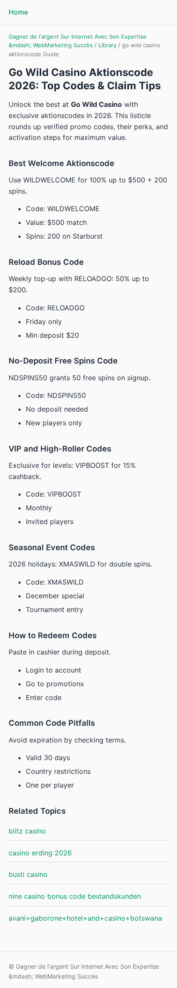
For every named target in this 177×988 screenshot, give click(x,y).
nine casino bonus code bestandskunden (75, 896)
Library (107, 45)
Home (18, 12)
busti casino (28, 874)
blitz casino (27, 831)
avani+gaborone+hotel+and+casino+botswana (85, 918)
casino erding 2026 (40, 853)
